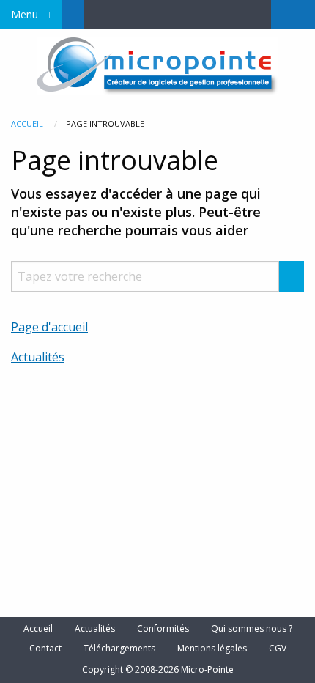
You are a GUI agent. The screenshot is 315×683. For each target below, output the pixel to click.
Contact (45, 648)
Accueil (27, 123)
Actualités (37, 357)
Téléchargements (119, 648)
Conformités (163, 628)
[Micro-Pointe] (157, 64)
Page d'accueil (49, 327)
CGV (277, 648)
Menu (24, 14)
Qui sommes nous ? (251, 628)
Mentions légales (212, 648)
